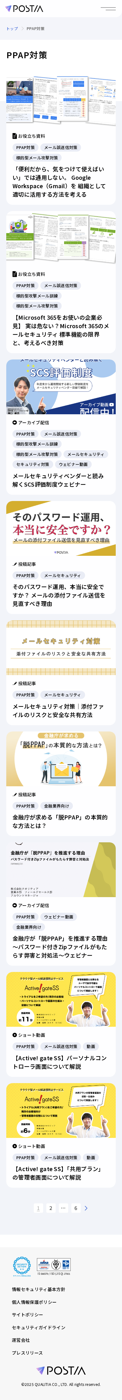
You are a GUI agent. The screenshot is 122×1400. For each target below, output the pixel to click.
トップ (12, 28)
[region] (61, 28)
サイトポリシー (27, 1314)
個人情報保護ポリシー (34, 1302)
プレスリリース (27, 1353)
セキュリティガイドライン (38, 1327)
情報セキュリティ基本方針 (38, 1289)
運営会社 (21, 1340)
